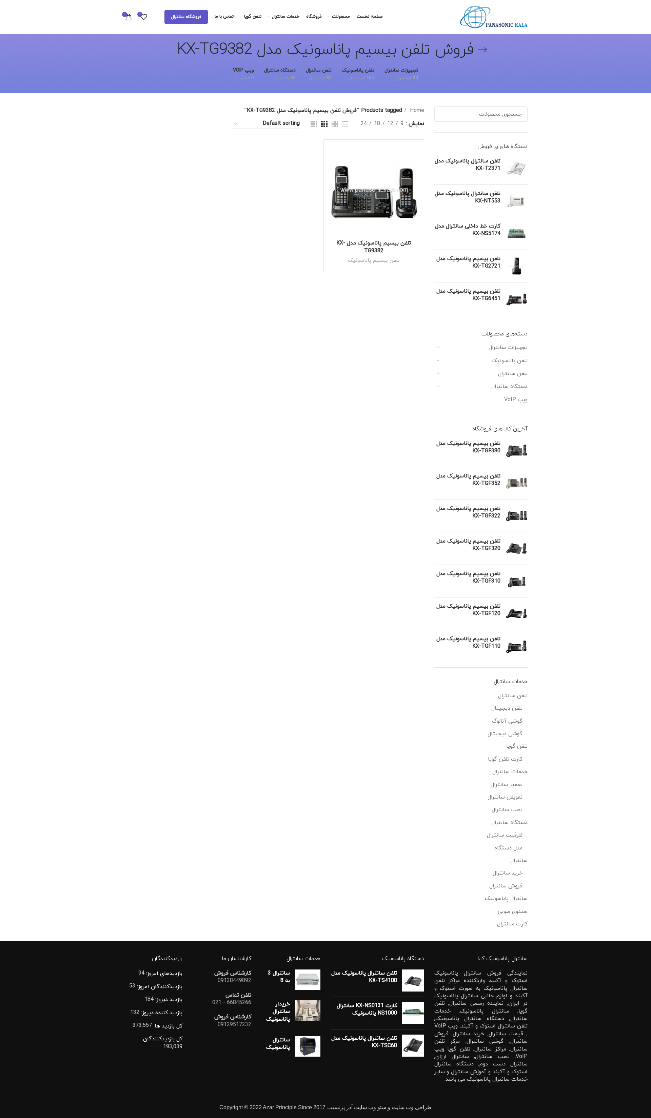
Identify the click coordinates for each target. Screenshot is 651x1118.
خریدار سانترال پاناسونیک (278, 1011)
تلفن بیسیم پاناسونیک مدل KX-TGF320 (468, 544)
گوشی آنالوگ (507, 721)
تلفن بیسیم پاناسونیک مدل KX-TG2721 (468, 262)
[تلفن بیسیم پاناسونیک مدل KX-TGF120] (517, 614)
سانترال (519, 860)
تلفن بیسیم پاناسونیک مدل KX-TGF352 (468, 479)
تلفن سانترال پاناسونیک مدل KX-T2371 (467, 164)
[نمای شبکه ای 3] (324, 124)
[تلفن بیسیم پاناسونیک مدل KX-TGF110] (517, 646)
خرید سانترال (507, 873)
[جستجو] (443, 114)
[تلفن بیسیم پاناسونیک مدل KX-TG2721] (517, 266)
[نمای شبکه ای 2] (335, 124)
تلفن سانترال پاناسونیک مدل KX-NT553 (467, 197)
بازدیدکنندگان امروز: (158, 986)
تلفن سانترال (513, 373)
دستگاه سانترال (509, 386)
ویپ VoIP (516, 400)
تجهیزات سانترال (508, 347)
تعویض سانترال (505, 797)
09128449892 (234, 980)
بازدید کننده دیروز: (160, 1013)
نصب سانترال (507, 809)
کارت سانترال (512, 924)
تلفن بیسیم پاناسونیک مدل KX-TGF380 (468, 447)
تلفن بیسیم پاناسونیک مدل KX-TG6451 (468, 295)
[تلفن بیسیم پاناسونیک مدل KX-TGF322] (517, 516)
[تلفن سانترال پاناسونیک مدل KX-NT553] (517, 201)
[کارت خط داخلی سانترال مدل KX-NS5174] (517, 233)
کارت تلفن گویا (505, 759)
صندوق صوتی (513, 911)
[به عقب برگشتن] (482, 50)
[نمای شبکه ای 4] (314, 124)
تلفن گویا (517, 746)
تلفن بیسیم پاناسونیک (373, 260)
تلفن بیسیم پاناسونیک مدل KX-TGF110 (468, 642)
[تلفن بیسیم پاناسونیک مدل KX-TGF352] (517, 483)
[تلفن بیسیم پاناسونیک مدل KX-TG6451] (517, 299)
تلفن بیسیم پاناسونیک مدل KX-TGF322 (468, 512)
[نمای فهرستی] (345, 124)
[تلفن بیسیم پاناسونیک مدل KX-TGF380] (517, 451)
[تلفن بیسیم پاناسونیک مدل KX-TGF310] (517, 581)
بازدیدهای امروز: (163, 973)
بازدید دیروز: (168, 999)
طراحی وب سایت (412, 1107)
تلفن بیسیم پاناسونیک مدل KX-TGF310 (468, 577)
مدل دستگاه (508, 848)
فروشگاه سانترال (186, 17)
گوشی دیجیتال (505, 734)
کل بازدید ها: (167, 1026)
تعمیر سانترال (506, 784)
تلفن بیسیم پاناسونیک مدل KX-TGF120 (468, 610)
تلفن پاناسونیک (510, 361)
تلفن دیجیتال (506, 708)
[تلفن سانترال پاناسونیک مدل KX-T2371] (517, 168)
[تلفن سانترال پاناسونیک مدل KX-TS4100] (413, 980)
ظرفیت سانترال (504, 835)
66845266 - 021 (231, 1002)
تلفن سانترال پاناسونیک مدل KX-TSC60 (364, 1042)
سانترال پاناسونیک (506, 898)
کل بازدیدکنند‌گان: (162, 1039)
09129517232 (234, 1024)
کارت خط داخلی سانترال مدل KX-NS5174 (467, 229)
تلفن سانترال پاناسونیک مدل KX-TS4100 (364, 976)
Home (416, 110)
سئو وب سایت (370, 1107)
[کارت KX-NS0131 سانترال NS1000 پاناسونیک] (413, 1013)
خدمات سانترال (510, 772)
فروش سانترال (505, 886)
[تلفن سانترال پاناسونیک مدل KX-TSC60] (413, 1046)
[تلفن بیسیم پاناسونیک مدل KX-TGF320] (517, 548)
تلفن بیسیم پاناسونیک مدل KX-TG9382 (373, 246)
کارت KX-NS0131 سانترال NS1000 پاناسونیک (367, 1009)
